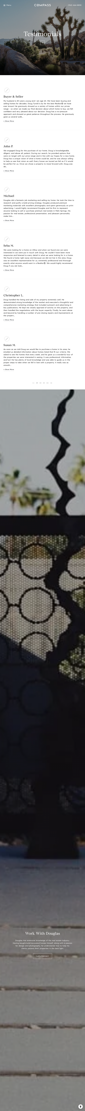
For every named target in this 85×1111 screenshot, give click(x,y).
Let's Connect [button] (42, 956)
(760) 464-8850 (74, 5)
